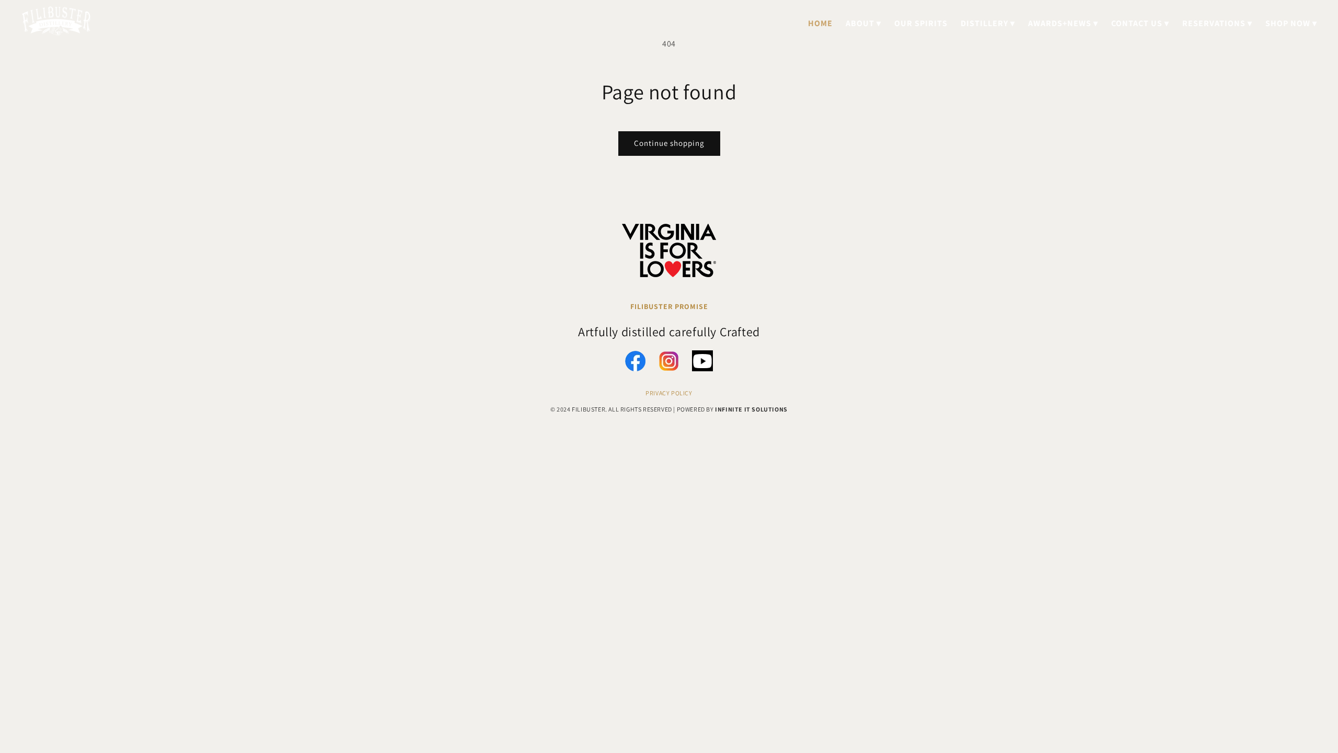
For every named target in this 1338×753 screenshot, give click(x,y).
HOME (820, 23)
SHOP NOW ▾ (1291, 23)
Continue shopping (669, 143)
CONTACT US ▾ (1140, 23)
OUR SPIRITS (921, 23)
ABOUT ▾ (863, 23)
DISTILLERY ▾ (988, 23)
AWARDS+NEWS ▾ (1063, 23)
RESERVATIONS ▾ (1217, 23)
